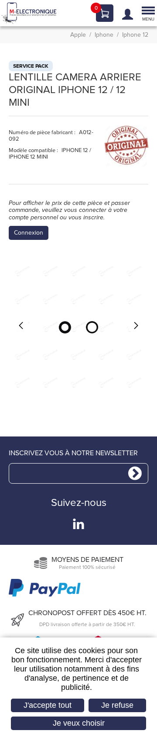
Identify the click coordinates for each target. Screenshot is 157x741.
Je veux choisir (79, 723)
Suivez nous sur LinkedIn (78, 524)
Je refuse (117, 705)
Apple (78, 35)
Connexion (28, 233)
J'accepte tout (48, 705)
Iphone (104, 35)
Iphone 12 (135, 35)
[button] (78, 327)
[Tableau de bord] (125, 13)
